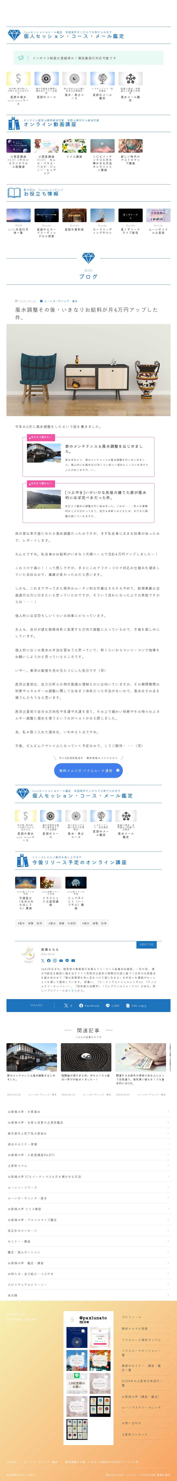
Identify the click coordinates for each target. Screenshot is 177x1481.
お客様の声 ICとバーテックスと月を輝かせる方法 (44, 1176)
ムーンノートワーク (22, 1187)
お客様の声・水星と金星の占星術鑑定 (35, 1122)
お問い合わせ (131, 1423)
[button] (76, 1337)
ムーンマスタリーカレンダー (141, 1409)
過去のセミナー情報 (22, 1144)
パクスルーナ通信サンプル (141, 1340)
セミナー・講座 (19, 1241)
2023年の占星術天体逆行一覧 (142, 1383)
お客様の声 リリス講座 (24, 1209)
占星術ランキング (135, 1434)
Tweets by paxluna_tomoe (21, 1316)
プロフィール (131, 1317)
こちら (72, 990)
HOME (11, 1462)
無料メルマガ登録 (135, 1328)
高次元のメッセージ (22, 1230)
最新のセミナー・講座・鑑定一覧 (141, 1367)
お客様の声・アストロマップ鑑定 (32, 1220)
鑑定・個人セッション (24, 1252)
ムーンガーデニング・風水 (61, 301)
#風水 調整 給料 (30, 923)
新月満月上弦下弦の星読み (27, 1133)
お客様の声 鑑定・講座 (26, 1263)
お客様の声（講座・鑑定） (141, 1396)
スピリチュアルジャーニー (27, 1284)
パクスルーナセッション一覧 (141, 1352)
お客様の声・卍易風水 (24, 1111)
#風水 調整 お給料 (62, 923)
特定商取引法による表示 (20, 1474)
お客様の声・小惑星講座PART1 (31, 1155)
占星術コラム (17, 1165)
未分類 (13, 1295)
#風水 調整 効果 (94, 923)
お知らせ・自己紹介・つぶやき (31, 1274)
